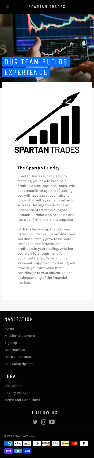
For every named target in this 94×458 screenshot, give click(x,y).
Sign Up (10, 342)
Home (9, 328)
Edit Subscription (18, 364)
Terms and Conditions (22, 400)
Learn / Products (17, 357)
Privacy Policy (15, 393)
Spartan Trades (47, 6)
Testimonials (14, 350)
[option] (47, 51)
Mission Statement (19, 335)
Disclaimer (13, 386)
